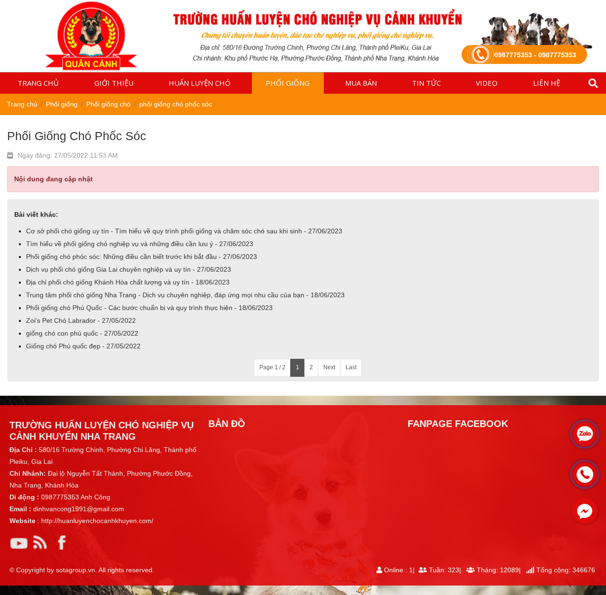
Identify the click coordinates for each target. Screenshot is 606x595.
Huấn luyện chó (200, 83)
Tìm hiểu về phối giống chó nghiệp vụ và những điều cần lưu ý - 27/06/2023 (139, 244)
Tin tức (426, 83)
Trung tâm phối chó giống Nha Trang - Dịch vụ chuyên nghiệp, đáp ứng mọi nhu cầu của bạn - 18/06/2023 (185, 295)
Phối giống (288, 83)
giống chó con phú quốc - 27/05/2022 (82, 333)
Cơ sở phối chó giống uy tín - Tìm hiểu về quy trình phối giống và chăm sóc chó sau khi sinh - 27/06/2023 (184, 231)
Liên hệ (546, 83)
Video (487, 83)
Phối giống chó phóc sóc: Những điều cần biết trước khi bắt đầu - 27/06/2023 (141, 256)
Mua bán (361, 83)
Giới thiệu (114, 83)
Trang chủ (38, 83)
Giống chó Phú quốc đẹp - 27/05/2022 (83, 346)
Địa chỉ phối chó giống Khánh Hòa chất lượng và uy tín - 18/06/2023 (128, 282)
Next (329, 367)
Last (351, 367)
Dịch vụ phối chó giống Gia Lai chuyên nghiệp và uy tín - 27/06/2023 (128, 269)
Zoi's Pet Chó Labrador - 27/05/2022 (81, 320)
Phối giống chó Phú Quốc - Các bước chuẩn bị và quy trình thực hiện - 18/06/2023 (149, 307)
